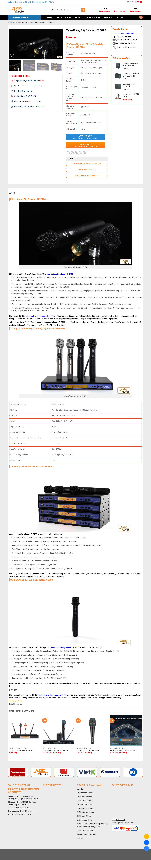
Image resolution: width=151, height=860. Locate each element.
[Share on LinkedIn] (84, 153)
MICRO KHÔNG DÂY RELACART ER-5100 (124, 750)
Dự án (77, 17)
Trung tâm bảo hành (85, 808)
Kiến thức (108, 17)
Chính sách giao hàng (85, 830)
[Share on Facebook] (68, 153)
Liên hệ (120, 17)
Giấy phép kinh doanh (85, 793)
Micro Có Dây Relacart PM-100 (88, 750)
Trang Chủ (11, 22)
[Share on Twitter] (72, 153)
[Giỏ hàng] (141, 17)
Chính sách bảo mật (85, 797)
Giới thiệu (48, 17)
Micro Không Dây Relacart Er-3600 (21, 750)
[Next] (59, 44)
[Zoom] (12, 56)
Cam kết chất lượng (84, 804)
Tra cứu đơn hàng (92, 17)
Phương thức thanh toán (86, 834)
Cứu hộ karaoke (64, 17)
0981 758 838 (105, 11)
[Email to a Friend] (76, 153)
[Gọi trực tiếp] (146, 836)
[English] (138, 1)
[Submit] (83, 10)
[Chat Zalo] (146, 848)
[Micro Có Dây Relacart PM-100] (92, 730)
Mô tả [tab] (12, 193)
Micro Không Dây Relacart (44, 22)
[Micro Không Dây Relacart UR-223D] (58, 730)
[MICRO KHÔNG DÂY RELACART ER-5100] (126, 730)
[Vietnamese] (141, 1)
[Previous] (13, 44)
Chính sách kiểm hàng (85, 812)
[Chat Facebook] (146, 842)
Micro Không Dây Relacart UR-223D (55, 750)
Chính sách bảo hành (85, 800)
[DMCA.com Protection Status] (118, 820)
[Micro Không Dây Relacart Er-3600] (25, 730)
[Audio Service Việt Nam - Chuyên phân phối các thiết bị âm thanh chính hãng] (27, 10)
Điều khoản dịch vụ (84, 820)
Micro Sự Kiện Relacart (25, 22)
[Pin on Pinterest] (80, 153)
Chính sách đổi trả (84, 816)
